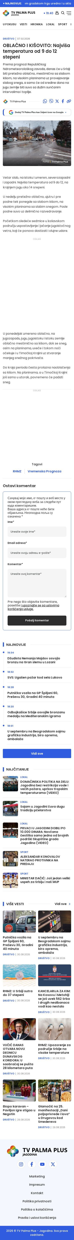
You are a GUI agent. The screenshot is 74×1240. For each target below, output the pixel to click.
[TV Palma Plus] (19, 13)
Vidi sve (37, 753)
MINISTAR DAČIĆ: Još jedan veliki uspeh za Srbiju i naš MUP (45, 880)
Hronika (37, 24)
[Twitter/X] (57, 101)
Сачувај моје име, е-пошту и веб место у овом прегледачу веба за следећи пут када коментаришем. (36, 502)
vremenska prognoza (44, 471)
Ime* (11, 522)
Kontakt (37, 1193)
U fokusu (9, 24)
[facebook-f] (32, 1164)
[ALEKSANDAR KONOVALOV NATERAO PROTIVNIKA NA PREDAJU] (10, 858)
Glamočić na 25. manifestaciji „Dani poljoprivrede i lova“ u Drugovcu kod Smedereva (54, 1114)
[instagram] (21, 1164)
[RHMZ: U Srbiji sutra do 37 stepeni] (19, 975)
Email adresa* (17, 543)
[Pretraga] (63, 13)
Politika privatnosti (37, 1201)
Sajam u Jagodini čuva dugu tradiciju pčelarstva (42, 808)
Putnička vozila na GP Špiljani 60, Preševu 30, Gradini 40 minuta (32, 695)
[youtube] (42, 1164)
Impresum (37, 1184)
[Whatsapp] (45, 101)
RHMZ (17, 471)
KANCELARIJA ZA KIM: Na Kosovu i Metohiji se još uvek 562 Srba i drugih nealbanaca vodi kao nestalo (54, 998)
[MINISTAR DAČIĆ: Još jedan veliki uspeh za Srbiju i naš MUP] (10, 880)
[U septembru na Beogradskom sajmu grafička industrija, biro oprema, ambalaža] (54, 921)
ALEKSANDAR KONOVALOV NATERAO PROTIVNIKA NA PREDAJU (40, 860)
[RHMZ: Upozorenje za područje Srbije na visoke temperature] (54, 1029)
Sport (62, 24)
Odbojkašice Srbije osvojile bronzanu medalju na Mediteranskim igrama (36, 714)
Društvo (8, 38)
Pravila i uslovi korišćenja (37, 1218)
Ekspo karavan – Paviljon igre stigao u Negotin (19, 1110)
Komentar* (15, 564)
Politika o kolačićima (37, 1209)
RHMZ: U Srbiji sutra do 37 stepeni (17, 993)
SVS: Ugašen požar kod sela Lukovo (34, 677)
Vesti (23, 24)
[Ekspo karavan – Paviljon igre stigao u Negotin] (19, 1091)
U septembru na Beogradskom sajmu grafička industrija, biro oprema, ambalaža (36, 735)
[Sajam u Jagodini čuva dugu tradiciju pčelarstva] (10, 808)
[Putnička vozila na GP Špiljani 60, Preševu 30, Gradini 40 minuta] (19, 921)
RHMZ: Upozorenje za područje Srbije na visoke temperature (54, 1049)
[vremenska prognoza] (57, 13)
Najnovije (16, 645)
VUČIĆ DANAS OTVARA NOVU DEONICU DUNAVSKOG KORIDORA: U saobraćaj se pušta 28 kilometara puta (18, 1056)
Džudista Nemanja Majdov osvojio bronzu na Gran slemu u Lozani (33, 660)
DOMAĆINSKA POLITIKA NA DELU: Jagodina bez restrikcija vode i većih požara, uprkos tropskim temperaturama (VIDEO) (44, 787)
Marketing (37, 1176)
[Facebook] (63, 101)
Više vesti (15, 904)
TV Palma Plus (26, 1231)
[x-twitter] (53, 1164)
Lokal (50, 24)
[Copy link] (69, 101)
